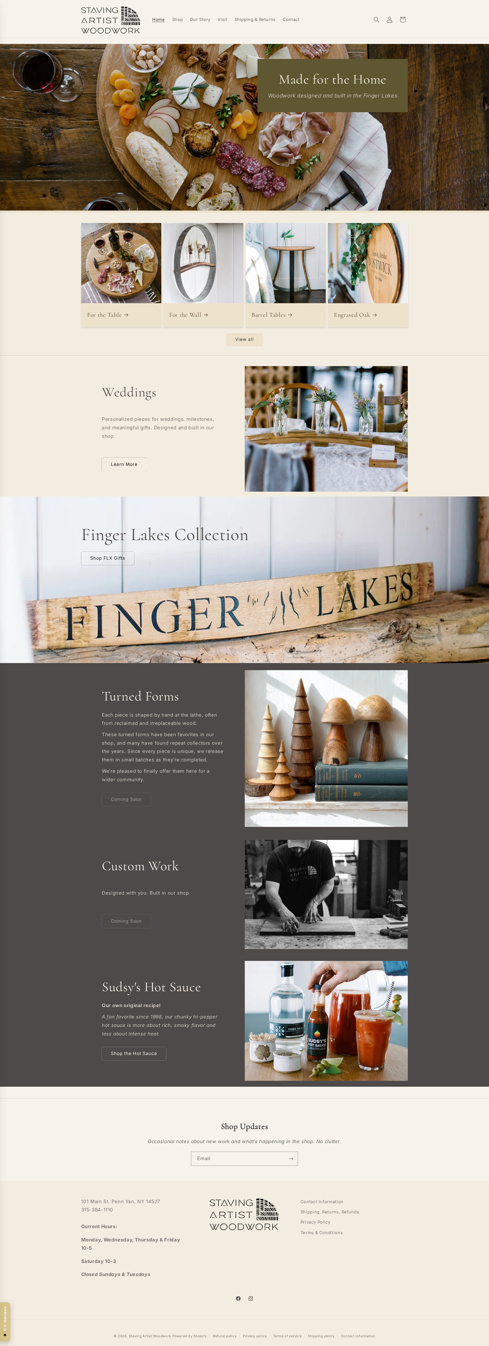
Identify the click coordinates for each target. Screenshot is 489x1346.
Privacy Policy (316, 1222)
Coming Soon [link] (126, 799)
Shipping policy (321, 1336)
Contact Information (322, 1201)
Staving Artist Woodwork (150, 1336)
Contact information (358, 1336)
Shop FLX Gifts (107, 558)
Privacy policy (255, 1336)
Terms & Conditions (322, 1232)
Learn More (124, 464)
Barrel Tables (269, 315)
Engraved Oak (352, 315)
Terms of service (287, 1336)
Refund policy (225, 1336)
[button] (376, 19)
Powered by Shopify (189, 1336)
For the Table (104, 315)
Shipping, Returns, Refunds (330, 1212)
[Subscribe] (291, 1158)
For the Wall (185, 315)
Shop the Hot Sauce (134, 1053)
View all (244, 339)
